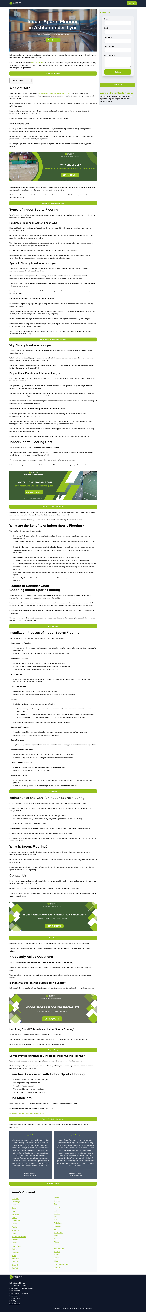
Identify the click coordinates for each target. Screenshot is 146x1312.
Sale (55, 1204)
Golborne (57, 1258)
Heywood (15, 1252)
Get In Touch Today (53, 73)
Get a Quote (52, 40)
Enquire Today (53, 1050)
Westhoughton (59, 1248)
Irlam (55, 1229)
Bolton (56, 1236)
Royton (14, 1224)
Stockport (15, 1240)
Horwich (57, 1251)
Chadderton (16, 1221)
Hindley (56, 1255)
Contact (132, 3)
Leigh (56, 1245)
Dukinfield (13, 1113)
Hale (55, 1217)
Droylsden (29, 1113)
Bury (55, 1210)
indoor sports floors (37, 62)
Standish (57, 1267)
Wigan (56, 1261)
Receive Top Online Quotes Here (53, 506)
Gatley (14, 1255)
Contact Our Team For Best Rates (53, 203)
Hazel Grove (16, 1246)
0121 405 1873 (14, 1303)
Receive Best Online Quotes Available (53, 339)
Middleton (15, 1230)
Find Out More (53, 626)
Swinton (57, 1201)
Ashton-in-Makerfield (61, 1264)
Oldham (14, 1217)
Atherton (57, 1242)
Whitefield (15, 1259)
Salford (14, 1249)
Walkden (57, 1220)
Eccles (56, 1198)
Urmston (57, 1213)
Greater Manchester (19, 1236)
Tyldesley (57, 1239)
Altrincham (57, 1223)
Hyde (42, 1113)
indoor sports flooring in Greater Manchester (54, 93)
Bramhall (15, 1265)
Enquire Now (53, 791)
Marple (14, 1243)
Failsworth (15, 1214)
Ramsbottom (58, 1232)
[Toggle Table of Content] (29, 80)
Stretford (15, 1268)
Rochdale (15, 1262)
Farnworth (57, 1226)
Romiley (15, 1227)
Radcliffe (57, 1207)
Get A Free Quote (53, 1183)
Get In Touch (53, 938)
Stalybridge (21, 1113)
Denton (36, 1113)
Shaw (14, 1233)
